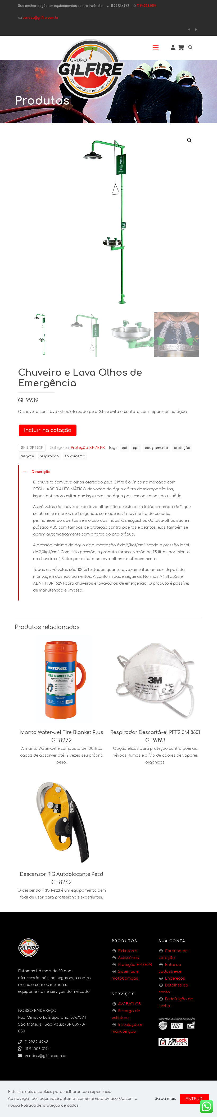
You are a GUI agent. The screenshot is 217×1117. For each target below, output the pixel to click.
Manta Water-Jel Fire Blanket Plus (61, 732)
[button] (189, 140)
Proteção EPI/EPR (88, 448)
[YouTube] (196, 29)
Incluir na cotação (47, 430)
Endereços (175, 978)
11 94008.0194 (147, 6)
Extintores (127, 951)
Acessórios (128, 958)
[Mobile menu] (155, 47)
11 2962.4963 (120, 6)
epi (124, 448)
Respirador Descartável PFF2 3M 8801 (155, 732)
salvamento (75, 456)
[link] (173, 1042)
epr (136, 448)
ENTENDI (195, 1099)
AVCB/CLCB (129, 1004)
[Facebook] (189, 29)
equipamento (156, 448)
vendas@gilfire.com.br (40, 18)
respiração (49, 456)
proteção (182, 448)
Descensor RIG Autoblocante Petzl (61, 874)
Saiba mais (165, 1099)
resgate (27, 456)
